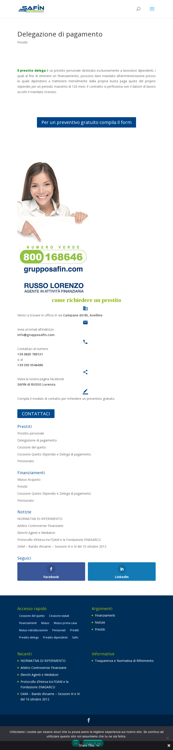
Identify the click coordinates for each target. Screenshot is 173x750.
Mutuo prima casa (65, 623)
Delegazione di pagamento (37, 440)
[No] (167, 738)
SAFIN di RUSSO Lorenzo (36, 384)
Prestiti (22, 42)
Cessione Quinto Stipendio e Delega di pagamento (54, 454)
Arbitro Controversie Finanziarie (40, 526)
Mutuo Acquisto (29, 479)
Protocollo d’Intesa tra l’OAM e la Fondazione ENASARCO (59, 539)
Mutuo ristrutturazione (33, 630)
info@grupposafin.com (36, 335)
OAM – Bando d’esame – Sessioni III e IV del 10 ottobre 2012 (61, 546)
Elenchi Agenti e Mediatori (36, 532)
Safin (75, 637)
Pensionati (59, 630)
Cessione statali (59, 616)
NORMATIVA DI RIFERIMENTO (39, 519)
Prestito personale (30, 433)
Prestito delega (29, 637)
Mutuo (45, 623)
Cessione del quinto (31, 447)
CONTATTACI (36, 414)
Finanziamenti (28, 623)
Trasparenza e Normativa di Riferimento (124, 661)
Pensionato (25, 461)
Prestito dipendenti (55, 637)
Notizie (100, 622)
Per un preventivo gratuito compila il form (86, 122)
